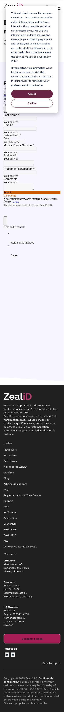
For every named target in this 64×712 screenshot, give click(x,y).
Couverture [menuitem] (10, 523)
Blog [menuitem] (6, 478)
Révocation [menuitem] (10, 518)
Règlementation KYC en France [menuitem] (22, 495)
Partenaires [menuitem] (10, 461)
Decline (32, 103)
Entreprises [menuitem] (10, 455)
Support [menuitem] (8, 500)
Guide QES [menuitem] (10, 529)
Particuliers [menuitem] (10, 449)
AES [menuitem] (6, 540)
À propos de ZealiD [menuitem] (15, 466)
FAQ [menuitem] (6, 489)
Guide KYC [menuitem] (10, 535)
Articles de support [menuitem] (15, 483)
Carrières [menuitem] (9, 472)
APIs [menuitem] (6, 506)
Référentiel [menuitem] (10, 512)
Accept (32, 93)
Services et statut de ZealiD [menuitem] (20, 546)
